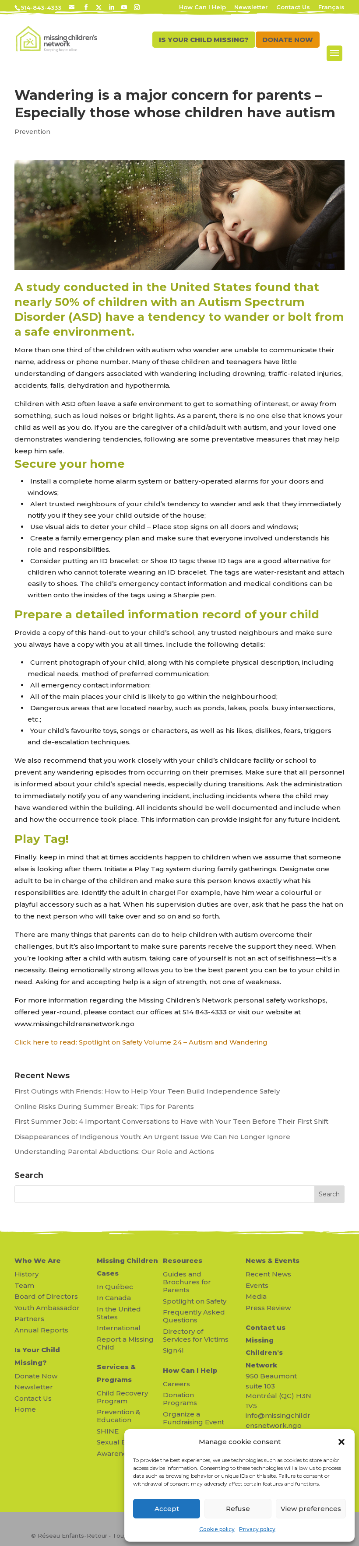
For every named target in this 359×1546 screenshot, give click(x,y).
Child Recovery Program (122, 1397)
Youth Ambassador (47, 1308)
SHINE (108, 1431)
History (26, 1274)
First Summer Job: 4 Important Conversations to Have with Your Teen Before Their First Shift (172, 1121)
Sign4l (173, 1350)
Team (24, 1285)
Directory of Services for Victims (196, 1335)
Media (256, 1296)
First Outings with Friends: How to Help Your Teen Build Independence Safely (148, 1091)
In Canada (114, 1298)
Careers (176, 1384)
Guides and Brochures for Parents (187, 1282)
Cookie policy (217, 1529)
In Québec (115, 1287)
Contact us (265, 1327)
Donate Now (35, 1376)
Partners (29, 1319)
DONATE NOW (287, 39)
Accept (167, 1508)
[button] (341, 1441)
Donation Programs (180, 1399)
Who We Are (37, 1260)
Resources (182, 1260)
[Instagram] (137, 7)
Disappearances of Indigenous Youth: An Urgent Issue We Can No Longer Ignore (153, 1136)
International (119, 1328)
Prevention (32, 132)
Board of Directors (46, 1296)
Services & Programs (116, 1373)
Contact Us (293, 7)
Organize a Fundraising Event (193, 1418)
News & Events (272, 1260)
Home (25, 1409)
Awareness (115, 1453)
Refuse (238, 1508)
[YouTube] (124, 7)
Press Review (268, 1308)
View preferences (311, 1508)
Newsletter (251, 7)
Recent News (268, 1274)
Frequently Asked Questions (194, 1316)
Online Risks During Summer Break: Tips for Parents (104, 1106)
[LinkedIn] (111, 7)
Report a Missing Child (125, 1343)
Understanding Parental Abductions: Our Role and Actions (114, 1151)
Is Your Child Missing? (37, 1356)
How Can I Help (202, 7)
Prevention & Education (118, 1416)
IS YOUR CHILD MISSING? (204, 39)
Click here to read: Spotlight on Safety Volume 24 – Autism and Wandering (140, 1042)
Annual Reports (41, 1330)
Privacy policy (257, 1529)
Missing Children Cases (127, 1266)
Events (257, 1285)
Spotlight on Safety (194, 1301)
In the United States (119, 1313)
